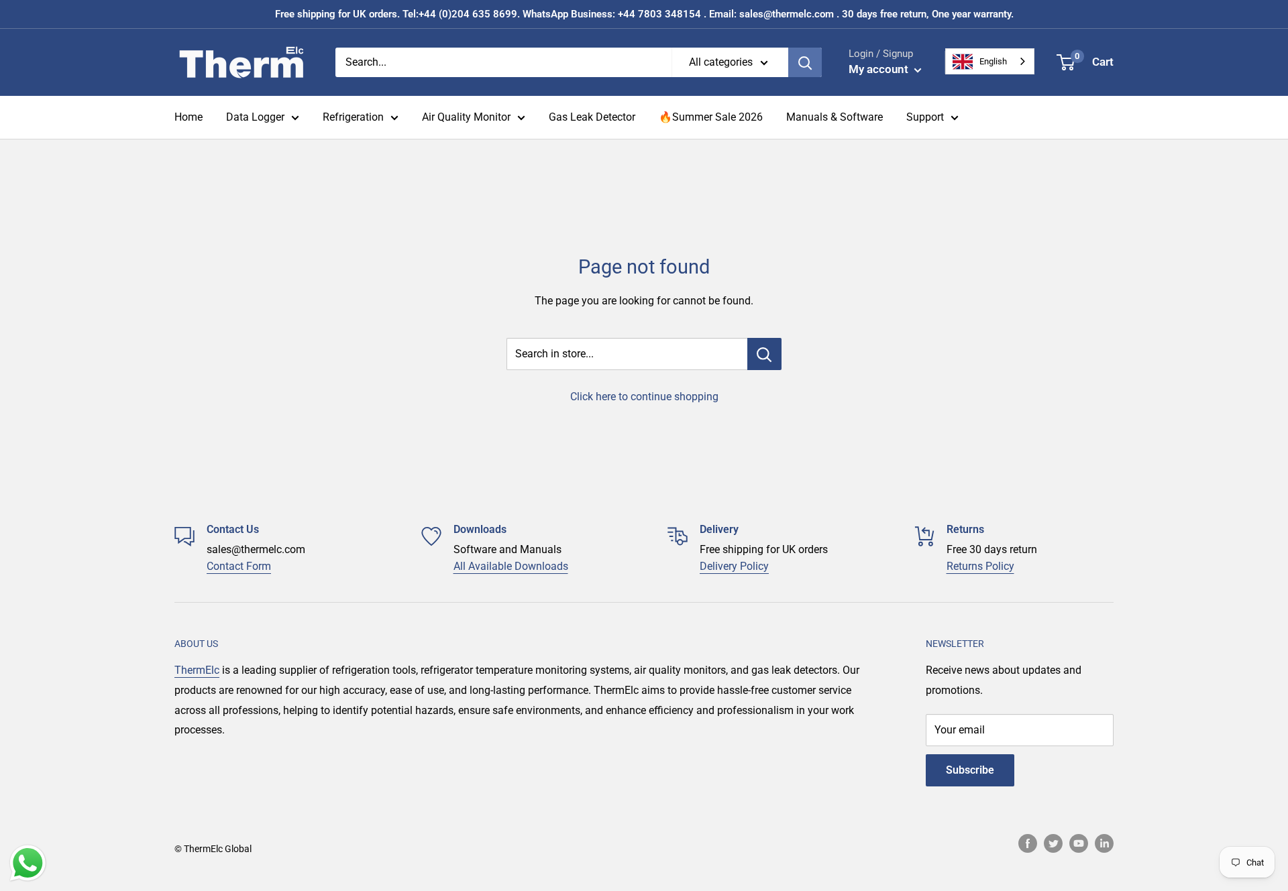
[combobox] (989, 61)
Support (925, 117)
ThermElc (196, 670)
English (993, 61)
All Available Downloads (510, 566)
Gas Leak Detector (592, 117)
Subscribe (970, 770)
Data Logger (255, 117)
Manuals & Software (834, 117)
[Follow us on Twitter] (1053, 843)
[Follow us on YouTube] (1078, 843)
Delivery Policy (734, 566)
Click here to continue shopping (644, 396)
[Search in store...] (764, 354)
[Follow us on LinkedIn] (1104, 843)
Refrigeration (353, 117)
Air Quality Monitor (466, 117)
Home (188, 117)
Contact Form (239, 566)
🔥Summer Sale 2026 (711, 117)
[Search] (805, 62)
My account (880, 69)
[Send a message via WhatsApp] (28, 863)
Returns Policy (980, 566)
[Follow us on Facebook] (1027, 843)
